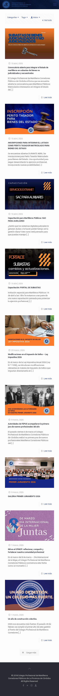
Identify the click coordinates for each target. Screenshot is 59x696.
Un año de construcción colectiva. (22, 619)
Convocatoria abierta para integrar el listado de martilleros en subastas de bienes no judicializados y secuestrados (28, 70)
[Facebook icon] (23, 685)
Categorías (12, 17)
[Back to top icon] (29, 668)
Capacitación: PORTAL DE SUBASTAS (24, 287)
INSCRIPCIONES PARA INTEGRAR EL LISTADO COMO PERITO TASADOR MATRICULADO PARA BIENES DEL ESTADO (28, 146)
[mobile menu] (54, 4)
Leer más (48, 97)
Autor (35, 17)
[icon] (35, 685)
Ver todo (48, 20)
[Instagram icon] (31, 685)
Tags (23, 17)
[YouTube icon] (27, 685)
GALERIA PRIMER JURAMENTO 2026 (24, 496)
